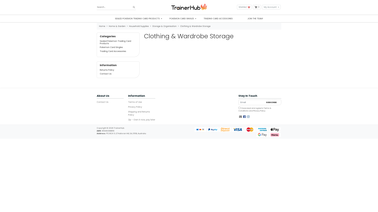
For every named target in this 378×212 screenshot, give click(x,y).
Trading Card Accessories (218, 18)
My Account (270, 7)
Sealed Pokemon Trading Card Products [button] (137, 18)
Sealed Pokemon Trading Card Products (115, 42)
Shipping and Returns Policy (139, 113)
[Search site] (134, 7)
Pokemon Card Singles (111, 47)
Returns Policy (107, 69)
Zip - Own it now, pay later (141, 119)
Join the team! (255, 18)
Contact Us (105, 73)
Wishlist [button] (243, 7)
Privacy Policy (135, 106)
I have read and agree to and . (254, 109)
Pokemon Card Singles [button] (182, 18)
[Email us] (240, 117)
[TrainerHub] (189, 7)
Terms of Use (135, 102)
